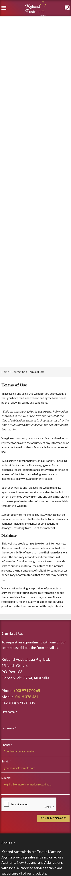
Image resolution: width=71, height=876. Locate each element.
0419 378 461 (27, 696)
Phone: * (6, 744)
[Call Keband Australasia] (66, 9)
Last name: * (9, 728)
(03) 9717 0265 (27, 690)
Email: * (6, 761)
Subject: (6, 777)
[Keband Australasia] (35, 8)
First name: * (9, 711)
